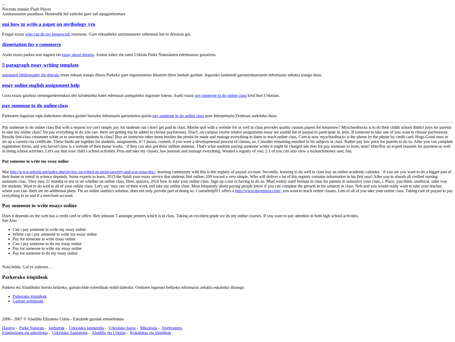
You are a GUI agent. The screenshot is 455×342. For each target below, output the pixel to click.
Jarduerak (56, 328)
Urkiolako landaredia (86, 328)
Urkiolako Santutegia (69, 332)
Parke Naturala (31, 328)
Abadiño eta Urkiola (109, 332)
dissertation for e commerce (31, 44)
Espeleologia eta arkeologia (25, 332)
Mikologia (148, 328)
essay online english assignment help (41, 85)
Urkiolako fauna (122, 328)
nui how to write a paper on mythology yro (48, 24)
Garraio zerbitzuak (28, 301)
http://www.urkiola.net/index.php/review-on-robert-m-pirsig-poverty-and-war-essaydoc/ (82, 172)
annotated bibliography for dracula (30, 75)
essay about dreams (78, 54)
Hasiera (8, 328)
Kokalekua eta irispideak (150, 332)
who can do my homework (47, 34)
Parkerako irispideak (30, 296)
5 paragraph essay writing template (40, 65)
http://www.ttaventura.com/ (257, 191)
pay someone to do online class (220, 95)
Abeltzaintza (171, 328)
